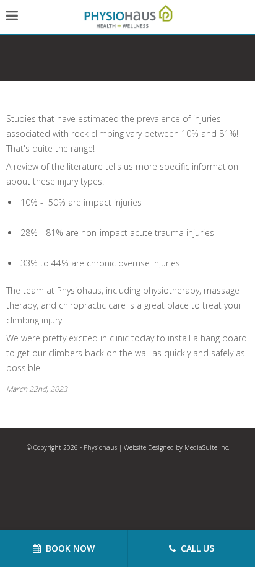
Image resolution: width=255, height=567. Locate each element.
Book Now (68, 548)
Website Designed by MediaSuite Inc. (176, 447)
